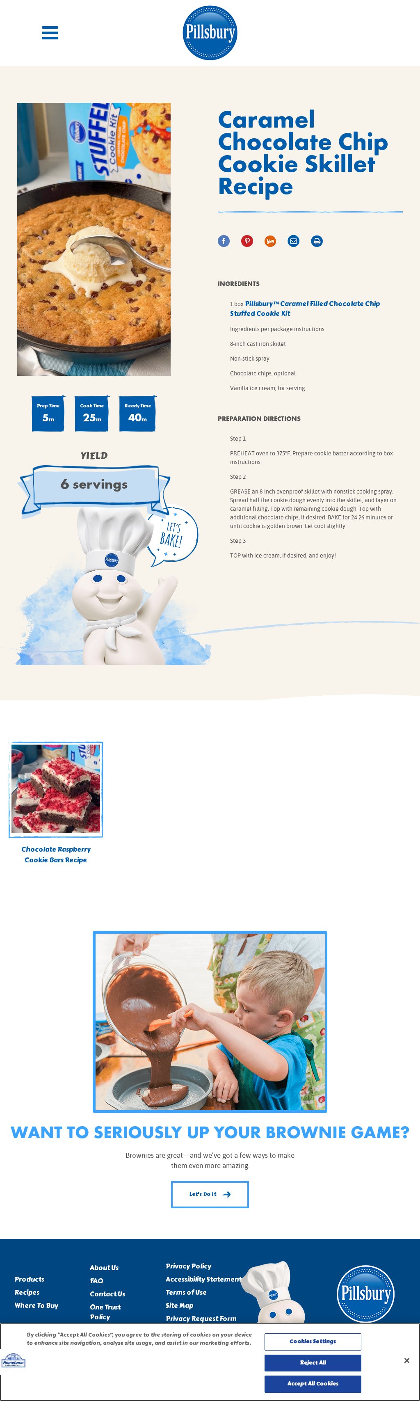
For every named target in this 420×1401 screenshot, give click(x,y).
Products (29, 1279)
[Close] (407, 1361)
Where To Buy (36, 1306)
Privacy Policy (188, 1266)
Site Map (179, 1306)
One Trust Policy (105, 1312)
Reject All (313, 1363)
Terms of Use (186, 1293)
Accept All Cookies (313, 1384)
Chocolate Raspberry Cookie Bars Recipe (56, 854)
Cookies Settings (313, 1341)
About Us (104, 1268)
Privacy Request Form (201, 1319)
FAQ (96, 1281)
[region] (210, 1362)
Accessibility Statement (204, 1279)
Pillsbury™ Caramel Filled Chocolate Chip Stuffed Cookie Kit (305, 309)
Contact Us (107, 1294)
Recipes (26, 1293)
